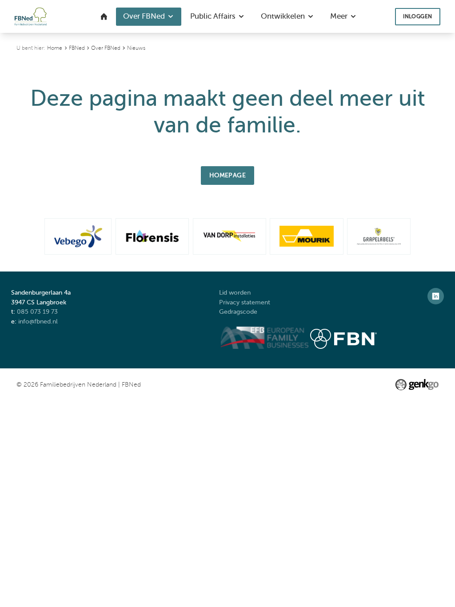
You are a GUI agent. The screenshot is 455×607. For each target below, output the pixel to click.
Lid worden (235, 292)
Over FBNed (105, 48)
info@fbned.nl (38, 321)
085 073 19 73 (37, 311)
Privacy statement (245, 302)
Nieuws (136, 48)
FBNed (77, 48)
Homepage (227, 175)
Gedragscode (239, 311)
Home (54, 48)
